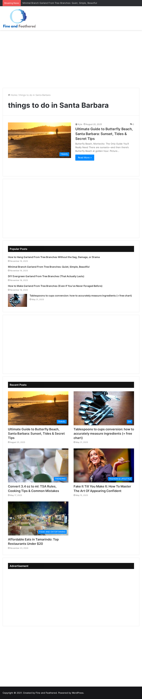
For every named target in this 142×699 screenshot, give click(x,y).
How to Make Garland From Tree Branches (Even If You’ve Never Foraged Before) (55, 285)
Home (13, 95)
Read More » (85, 157)
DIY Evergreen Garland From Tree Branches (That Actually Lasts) (46, 276)
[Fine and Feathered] (19, 18)
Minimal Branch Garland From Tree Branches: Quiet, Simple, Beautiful (49, 266)
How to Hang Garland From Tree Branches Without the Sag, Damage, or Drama (54, 257)
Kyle (80, 124)
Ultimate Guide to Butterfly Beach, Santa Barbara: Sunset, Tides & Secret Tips (104, 134)
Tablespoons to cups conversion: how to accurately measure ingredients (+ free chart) (81, 295)
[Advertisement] (71, 57)
